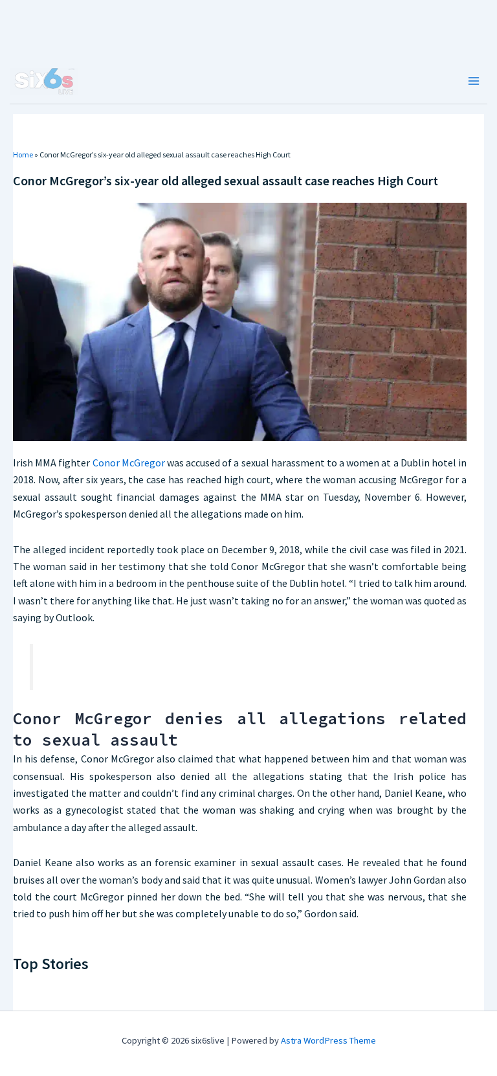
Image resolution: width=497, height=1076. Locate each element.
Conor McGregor (129, 462)
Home (23, 154)
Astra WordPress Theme (328, 1040)
